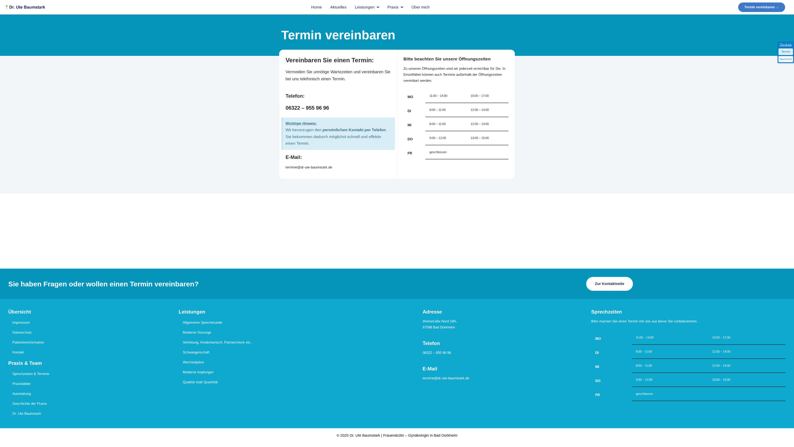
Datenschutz (22, 332)
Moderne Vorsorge (197, 332)
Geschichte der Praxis (29, 404)
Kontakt (18, 352)
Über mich (420, 7)
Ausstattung (21, 394)
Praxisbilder (21, 384)
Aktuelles (338, 7)
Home (316, 7)
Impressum (21, 322)
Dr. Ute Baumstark (26, 414)
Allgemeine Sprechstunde (202, 322)
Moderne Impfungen (198, 372)
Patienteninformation (28, 342)
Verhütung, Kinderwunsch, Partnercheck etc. (217, 342)
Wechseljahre (193, 362)
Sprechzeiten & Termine (30, 374)
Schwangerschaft (196, 352)
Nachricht (786, 59)
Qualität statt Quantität (200, 382)
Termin (785, 51)
